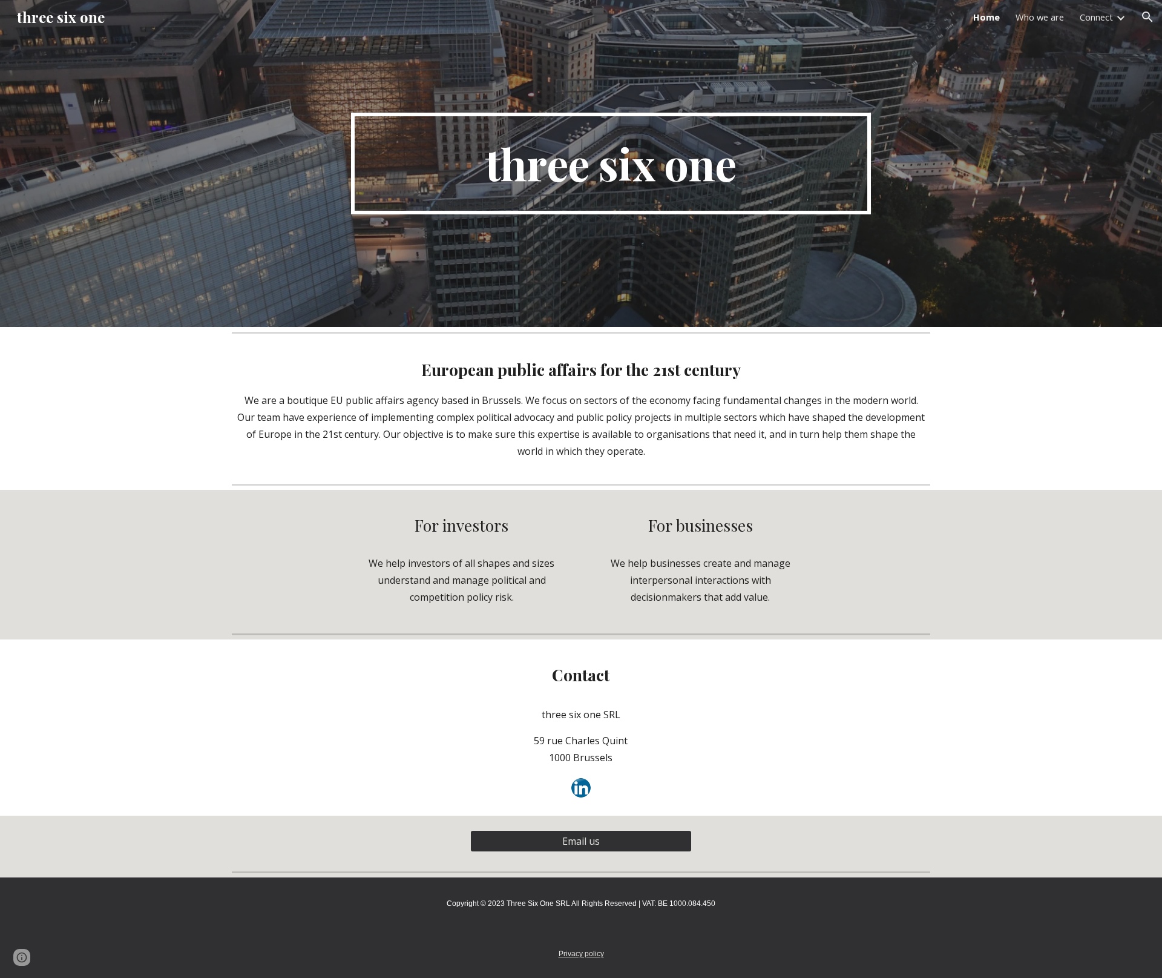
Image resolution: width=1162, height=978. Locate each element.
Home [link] (986, 17)
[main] (610, 163)
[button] (1147, 16)
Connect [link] (1096, 17)
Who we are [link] (1040, 17)
